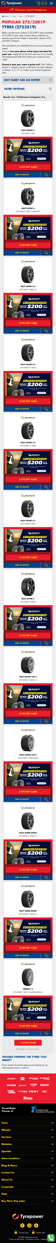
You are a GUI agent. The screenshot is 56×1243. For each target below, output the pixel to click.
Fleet (4, 1193)
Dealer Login (40, 1233)
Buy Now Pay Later (13, 1200)
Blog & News (9, 1165)
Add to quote (22, 175)
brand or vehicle (21, 1067)
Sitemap (44, 1239)
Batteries (6, 1144)
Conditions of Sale (32, 1239)
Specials (6, 1151)
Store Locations (10, 1158)
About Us (7, 1179)
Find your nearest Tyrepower (31, 9)
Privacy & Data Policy (16, 1239)
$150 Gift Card (28, 167)
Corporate (7, 1186)
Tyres (4, 1122)
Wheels (5, 1129)
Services (6, 1137)
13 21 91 (15, 70)
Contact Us (7, 1172)
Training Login (24, 1233)
